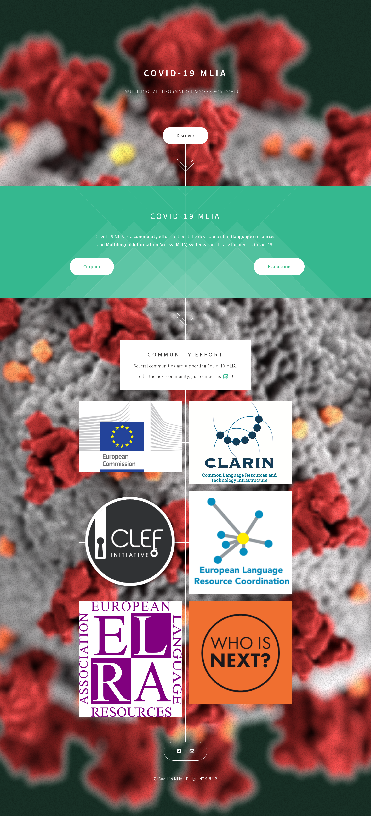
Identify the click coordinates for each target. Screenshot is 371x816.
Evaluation (279, 266)
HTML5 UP (208, 778)
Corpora (91, 266)
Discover (185, 136)
